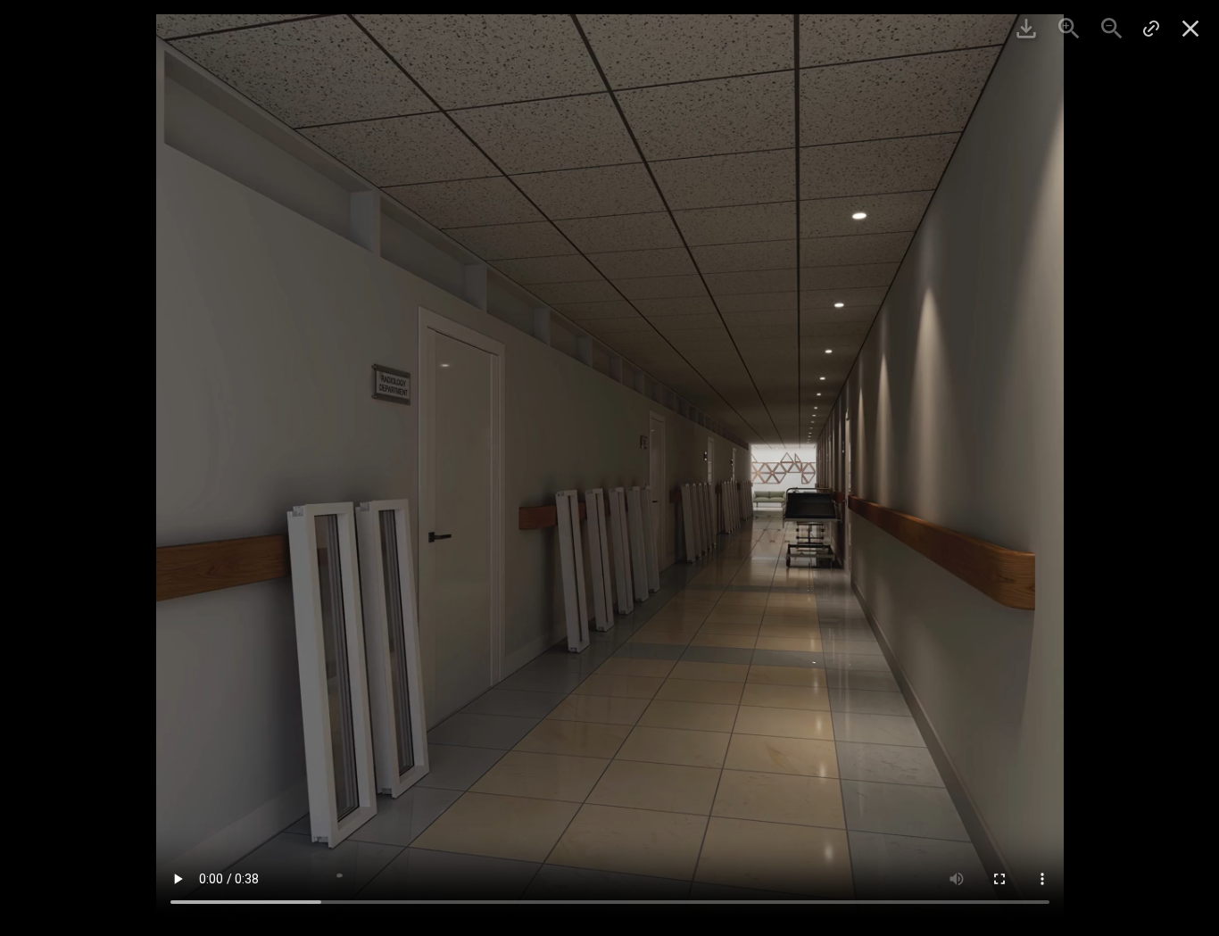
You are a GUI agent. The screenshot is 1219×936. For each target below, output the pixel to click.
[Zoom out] (1111, 28)
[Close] (1190, 28)
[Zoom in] (1069, 28)
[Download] (1026, 28)
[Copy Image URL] (1151, 28)
